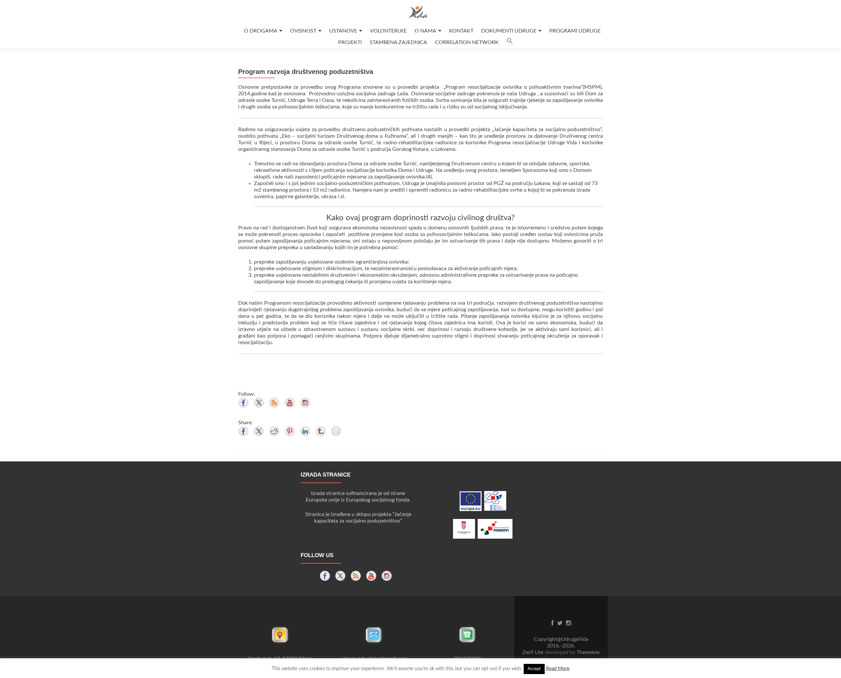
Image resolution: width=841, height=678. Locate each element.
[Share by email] (336, 431)
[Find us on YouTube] (289, 402)
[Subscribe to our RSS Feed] (274, 402)
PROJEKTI (350, 42)
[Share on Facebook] (243, 431)
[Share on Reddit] (274, 431)
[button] (510, 42)
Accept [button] (534, 669)
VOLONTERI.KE (388, 31)
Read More (558, 668)
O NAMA (425, 31)
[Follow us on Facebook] (243, 402)
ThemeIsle (588, 652)
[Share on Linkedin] (305, 431)
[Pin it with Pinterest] (289, 431)
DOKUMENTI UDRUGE (508, 31)
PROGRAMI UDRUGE (575, 31)
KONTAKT (461, 31)
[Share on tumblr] (320, 431)
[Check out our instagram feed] (305, 402)
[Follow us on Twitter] (259, 402)
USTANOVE (343, 31)
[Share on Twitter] (259, 431)
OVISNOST (303, 31)
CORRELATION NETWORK (467, 42)
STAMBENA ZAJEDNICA (398, 42)
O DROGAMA (260, 31)
